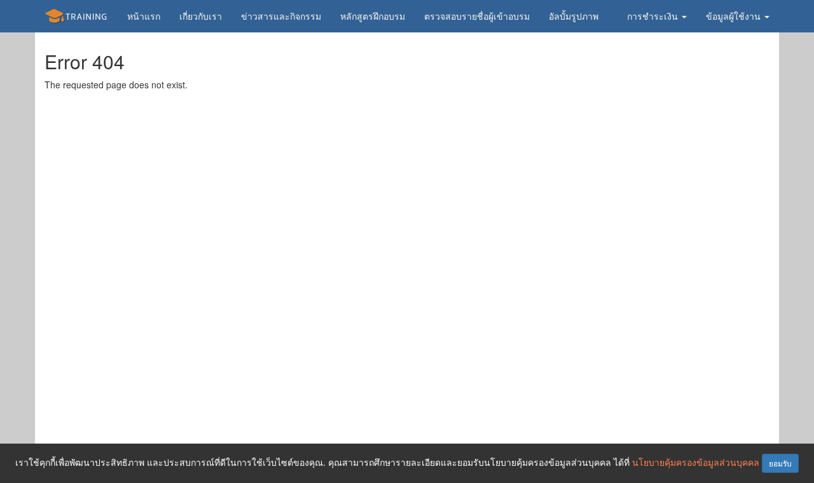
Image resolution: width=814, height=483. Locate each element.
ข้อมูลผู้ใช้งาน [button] (734, 16)
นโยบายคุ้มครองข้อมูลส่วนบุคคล (695, 462)
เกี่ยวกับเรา (200, 16)
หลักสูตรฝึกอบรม (372, 16)
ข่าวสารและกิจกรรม (281, 16)
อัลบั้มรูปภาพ (573, 16)
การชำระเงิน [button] (653, 16)
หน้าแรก (143, 16)
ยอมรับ (780, 463)
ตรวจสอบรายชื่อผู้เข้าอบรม (477, 16)
